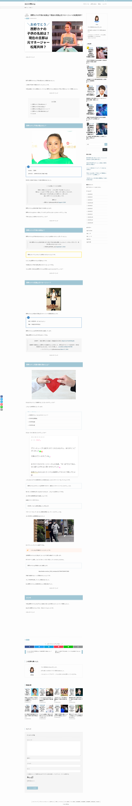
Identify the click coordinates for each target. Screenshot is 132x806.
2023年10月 (90, 222)
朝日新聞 (78, 801)
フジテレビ (61, 801)
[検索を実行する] (106, 144)
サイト (28, 768)
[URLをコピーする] (78, 647)
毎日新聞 (83, 801)
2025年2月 (90, 197)
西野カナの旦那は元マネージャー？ (41, 109)
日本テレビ (52, 801)
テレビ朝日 (67, 801)
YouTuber (90, 230)
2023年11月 (90, 219)
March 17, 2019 (64, 349)
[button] (29, 647)
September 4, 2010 (60, 246)
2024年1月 (90, 214)
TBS (56, 801)
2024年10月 (90, 202)
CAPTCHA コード (31, 780)
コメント (29, 739)
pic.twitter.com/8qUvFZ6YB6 (65, 346)
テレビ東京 (73, 801)
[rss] (104, 1)
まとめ (34, 113)
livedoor (97, 801)
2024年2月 (90, 211)
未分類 (89, 242)
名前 (28, 758)
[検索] (106, 1)
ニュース (90, 236)
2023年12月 (90, 217)
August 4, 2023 (62, 202)
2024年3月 (90, 208)
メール (29, 763)
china (32, 675)
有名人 (27, 18)
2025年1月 (90, 199)
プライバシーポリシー (43, 801)
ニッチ (89, 233)
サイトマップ (35, 801)
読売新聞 (88, 801)
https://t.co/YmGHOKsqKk (68, 340)
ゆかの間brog (30, 4)
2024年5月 (90, 205)
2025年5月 (90, 194)
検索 (105, 149)
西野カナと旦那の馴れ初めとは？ (40, 111)
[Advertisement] (54, 67)
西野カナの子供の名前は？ (39, 106)
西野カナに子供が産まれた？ (39, 104)
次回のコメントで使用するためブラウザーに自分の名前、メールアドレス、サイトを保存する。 (49, 774)
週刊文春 (93, 801)
